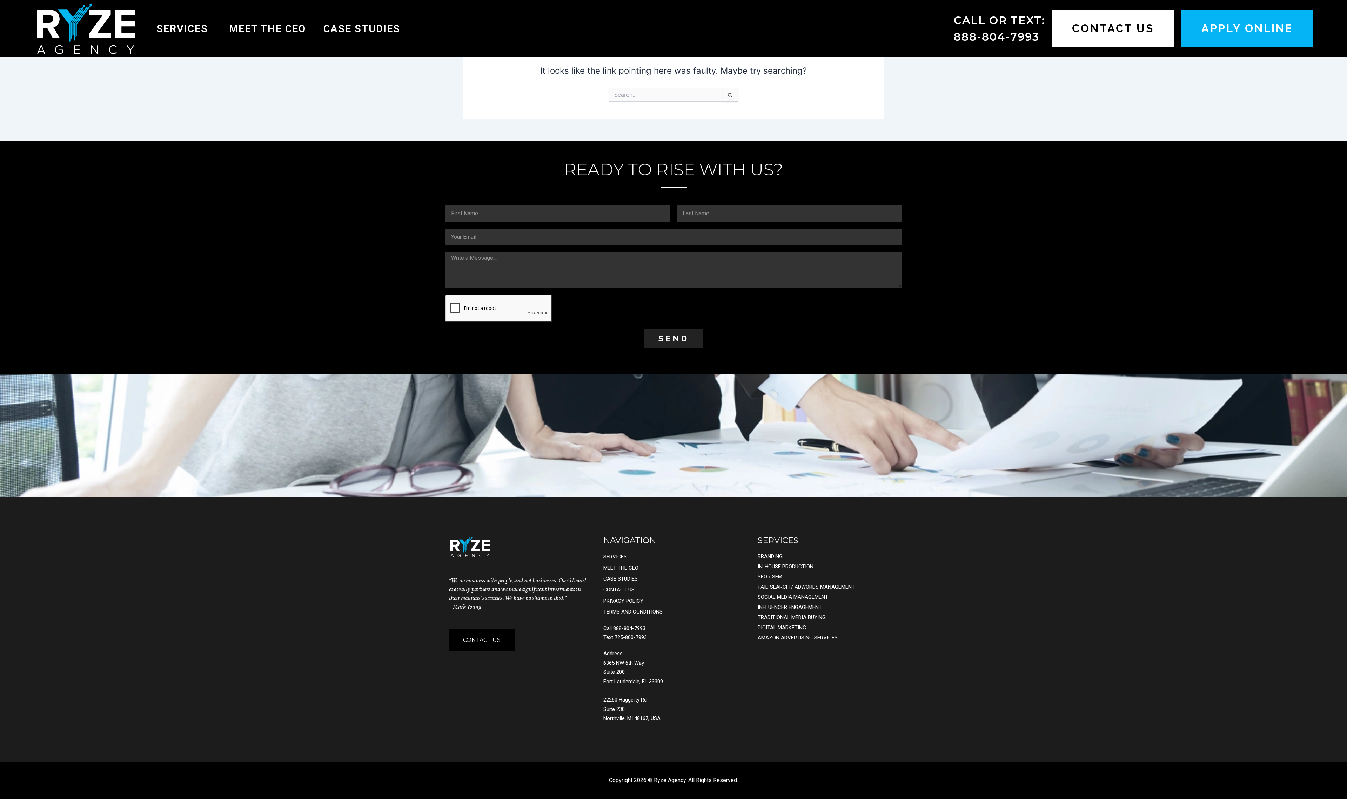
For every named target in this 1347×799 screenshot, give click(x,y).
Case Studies (361, 29)
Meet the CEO (267, 29)
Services (182, 29)
